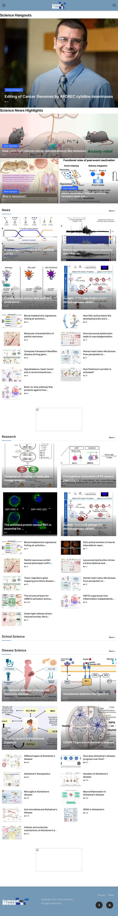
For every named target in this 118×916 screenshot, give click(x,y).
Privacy (101, 894)
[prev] (5, 63)
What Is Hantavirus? (14, 196)
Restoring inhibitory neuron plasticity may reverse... (88, 251)
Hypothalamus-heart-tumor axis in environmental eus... (39, 370)
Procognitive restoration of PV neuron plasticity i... (88, 478)
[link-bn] (59, 419)
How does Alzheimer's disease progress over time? (99, 757)
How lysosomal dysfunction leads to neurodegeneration (97, 335)
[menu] (4, 5)
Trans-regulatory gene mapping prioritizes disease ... (40, 579)
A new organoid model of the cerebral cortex (29, 251)
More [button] (111, 210)
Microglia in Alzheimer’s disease (36, 793)
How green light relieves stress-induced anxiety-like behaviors (44, 151)
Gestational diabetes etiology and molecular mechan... (26, 692)
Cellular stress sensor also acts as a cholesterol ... (28, 300)
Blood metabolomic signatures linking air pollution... (40, 317)
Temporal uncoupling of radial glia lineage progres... (26, 478)
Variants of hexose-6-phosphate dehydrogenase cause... (85, 300)
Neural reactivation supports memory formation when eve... (83, 194)
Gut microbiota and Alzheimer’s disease (40, 811)
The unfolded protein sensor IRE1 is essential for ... (27, 526)
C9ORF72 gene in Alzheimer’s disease (88, 742)
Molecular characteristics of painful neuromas (39, 335)
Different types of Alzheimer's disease (39, 757)
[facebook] (99, 905)
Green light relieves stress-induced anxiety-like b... (38, 615)
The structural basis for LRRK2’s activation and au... (38, 597)
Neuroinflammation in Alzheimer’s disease (94, 793)
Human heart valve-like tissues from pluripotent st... (99, 353)
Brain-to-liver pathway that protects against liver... (38, 388)
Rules (111, 894)
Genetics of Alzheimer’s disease (95, 775)
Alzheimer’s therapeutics (37, 773)
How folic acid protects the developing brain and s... (97, 317)
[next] (113, 63)
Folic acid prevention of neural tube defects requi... (99, 544)
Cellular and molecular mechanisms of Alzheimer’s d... (40, 829)
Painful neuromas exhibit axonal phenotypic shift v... (38, 561)
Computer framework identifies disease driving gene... (40, 353)
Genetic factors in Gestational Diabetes (24, 740)
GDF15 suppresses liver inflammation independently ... (99, 597)
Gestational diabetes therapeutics (86, 694)
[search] (114, 5)
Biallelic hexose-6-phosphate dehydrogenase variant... (83, 526)
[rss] (109, 905)
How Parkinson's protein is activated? (97, 370)
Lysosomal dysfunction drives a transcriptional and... (99, 561)
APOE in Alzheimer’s (93, 809)
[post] (59, 63)
